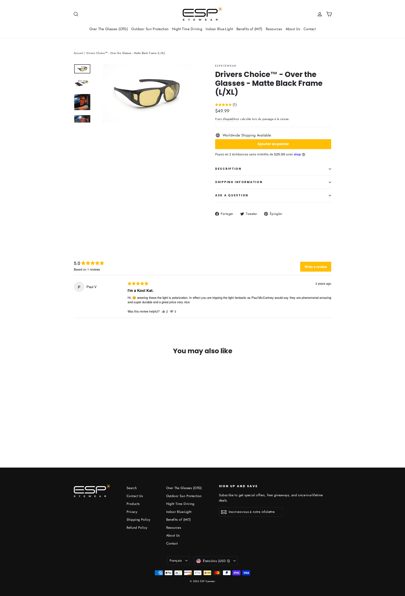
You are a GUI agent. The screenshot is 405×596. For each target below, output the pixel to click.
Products (133, 503)
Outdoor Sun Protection (150, 28)
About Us (293, 28)
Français (176, 560)
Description (228, 169)
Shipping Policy (138, 519)
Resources (274, 28)
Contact (310, 28)
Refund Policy (137, 527)
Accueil (78, 53)
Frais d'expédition (227, 119)
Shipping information (238, 182)
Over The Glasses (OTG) (108, 28)
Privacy (132, 511)
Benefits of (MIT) (249, 28)
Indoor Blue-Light (219, 28)
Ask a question (231, 195)
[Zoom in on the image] (147, 93)
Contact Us (135, 496)
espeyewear (225, 66)
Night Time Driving (187, 28)
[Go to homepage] (202, 14)
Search (132, 487)
